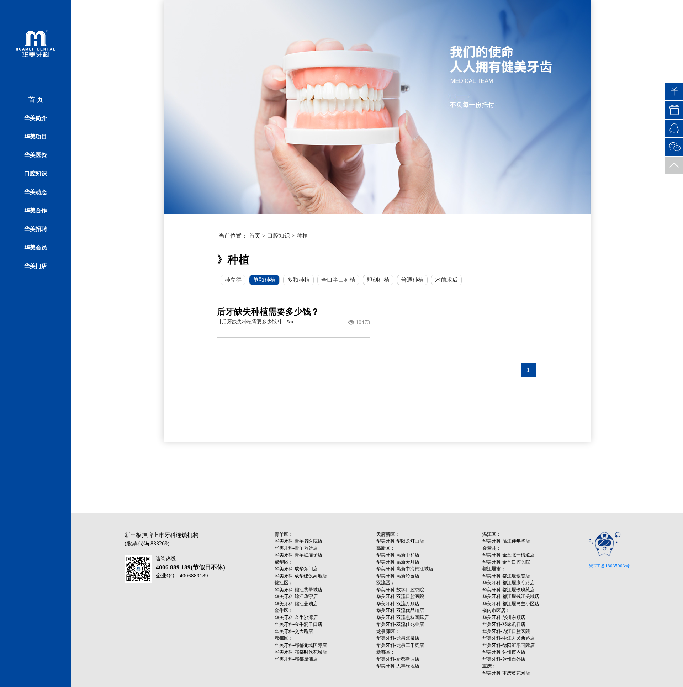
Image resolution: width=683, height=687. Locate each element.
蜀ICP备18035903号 (609, 566)
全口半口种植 (338, 280)
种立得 (233, 280)
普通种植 (412, 280)
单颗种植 (264, 280)
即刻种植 (378, 280)
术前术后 (446, 280)
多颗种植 (298, 280)
